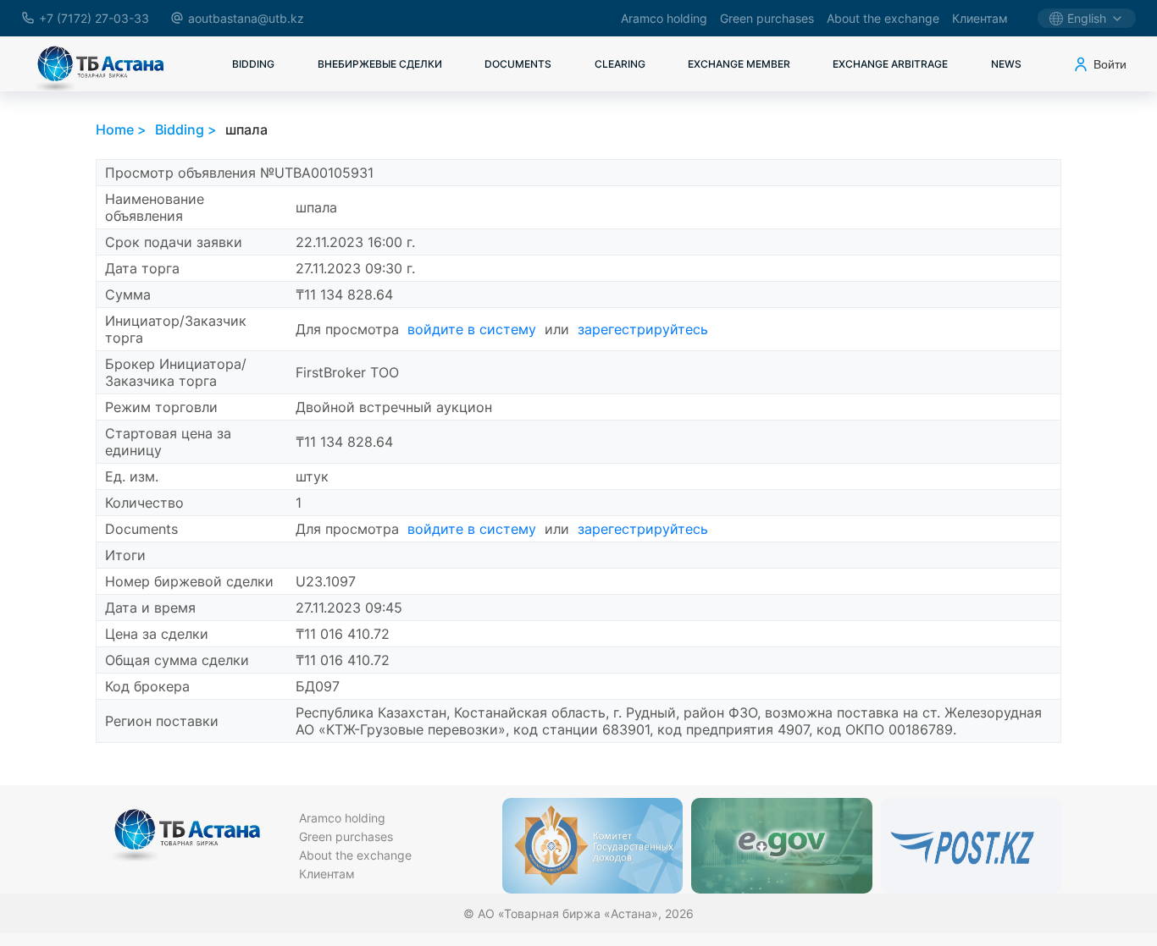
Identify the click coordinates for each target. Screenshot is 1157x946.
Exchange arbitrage (890, 64)
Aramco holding (664, 18)
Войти (1110, 64)
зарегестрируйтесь (643, 329)
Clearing (620, 64)
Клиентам (980, 18)
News (1006, 64)
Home (115, 129)
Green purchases (767, 18)
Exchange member (739, 64)
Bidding (253, 64)
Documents (517, 64)
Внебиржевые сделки (380, 64)
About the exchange (883, 18)
